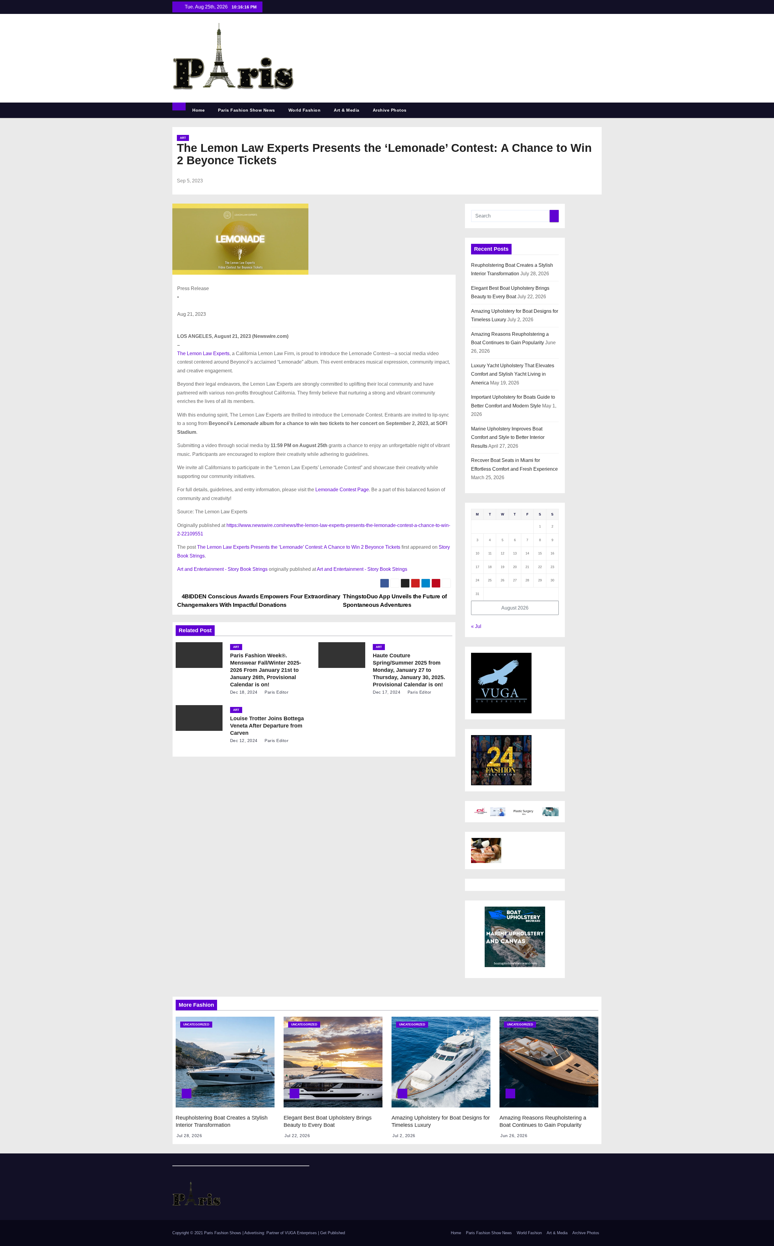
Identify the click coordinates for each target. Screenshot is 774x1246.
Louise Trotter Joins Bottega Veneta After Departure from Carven (267, 725)
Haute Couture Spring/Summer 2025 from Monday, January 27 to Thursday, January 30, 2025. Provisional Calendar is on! (409, 670)
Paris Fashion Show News (246, 110)
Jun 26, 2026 (513, 1135)
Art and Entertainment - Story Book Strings (222, 569)
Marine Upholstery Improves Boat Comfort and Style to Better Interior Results (508, 437)
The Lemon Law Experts (203, 353)
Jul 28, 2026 (189, 1135)
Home (198, 110)
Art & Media (346, 110)
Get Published (332, 1233)
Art (183, 137)
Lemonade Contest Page (342, 489)
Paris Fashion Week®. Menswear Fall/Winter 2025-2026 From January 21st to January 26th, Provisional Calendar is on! (265, 670)
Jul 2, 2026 (403, 1135)
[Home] (179, 106)
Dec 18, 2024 (244, 692)
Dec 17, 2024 (386, 692)
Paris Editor (275, 692)
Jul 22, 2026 (297, 1135)
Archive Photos (390, 110)
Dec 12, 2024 (244, 740)
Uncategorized (196, 1024)
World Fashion (304, 110)
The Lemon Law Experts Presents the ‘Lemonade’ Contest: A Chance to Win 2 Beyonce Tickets (298, 547)
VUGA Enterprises (301, 1233)
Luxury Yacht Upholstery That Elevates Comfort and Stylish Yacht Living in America (512, 374)
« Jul (476, 626)
